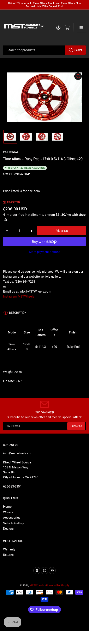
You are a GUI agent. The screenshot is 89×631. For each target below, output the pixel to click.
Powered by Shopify (57, 585)
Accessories (11, 518)
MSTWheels (37, 585)
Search (79, 50)
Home (7, 506)
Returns (8, 555)
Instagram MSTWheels (18, 296)
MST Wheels (10, 151)
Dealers (8, 529)
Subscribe (76, 426)
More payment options (44, 252)
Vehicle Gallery (13, 523)
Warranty (9, 549)
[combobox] (44, 50)
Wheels (8, 512)
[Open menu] (81, 27)
